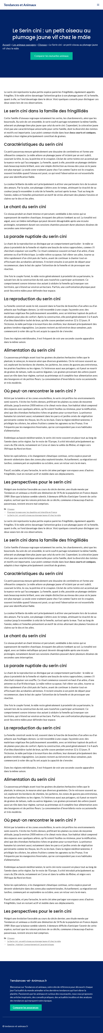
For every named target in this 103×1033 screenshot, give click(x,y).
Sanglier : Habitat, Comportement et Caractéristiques (30, 944)
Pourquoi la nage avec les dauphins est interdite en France (32, 512)
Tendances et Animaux (20, 5)
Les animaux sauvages (24, 44)
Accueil (6, 44)
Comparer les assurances (25, 1007)
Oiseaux (42, 44)
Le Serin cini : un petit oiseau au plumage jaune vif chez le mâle (34, 515)
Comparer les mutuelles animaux (51, 55)
